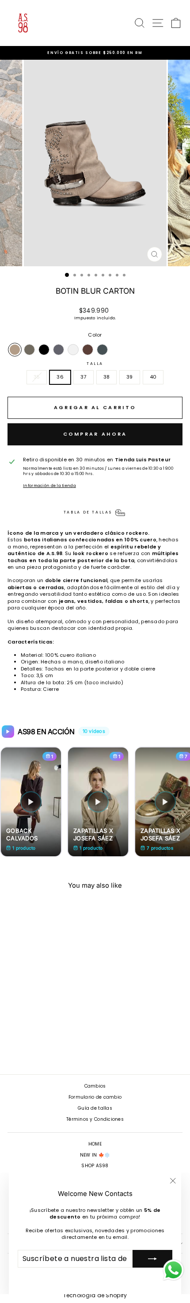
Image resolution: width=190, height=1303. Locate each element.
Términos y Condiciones (95, 1119)
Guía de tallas (95, 1108)
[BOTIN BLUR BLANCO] (73, 350)
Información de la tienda (49, 485)
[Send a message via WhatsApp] (173, 1270)
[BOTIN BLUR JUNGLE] (29, 350)
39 (129, 376)
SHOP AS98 (94, 1165)
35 (37, 376)
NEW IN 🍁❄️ (95, 1155)
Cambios (95, 1086)
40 (153, 376)
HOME (95, 1144)
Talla (95, 363)
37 (83, 376)
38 (106, 376)
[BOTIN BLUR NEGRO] (44, 350)
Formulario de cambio (95, 1097)
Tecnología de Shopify (95, 1295)
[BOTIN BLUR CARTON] (15, 350)
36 (60, 376)
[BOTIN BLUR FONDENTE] (88, 350)
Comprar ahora (95, 433)
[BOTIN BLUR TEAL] (102, 350)
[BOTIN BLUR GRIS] (58, 350)
